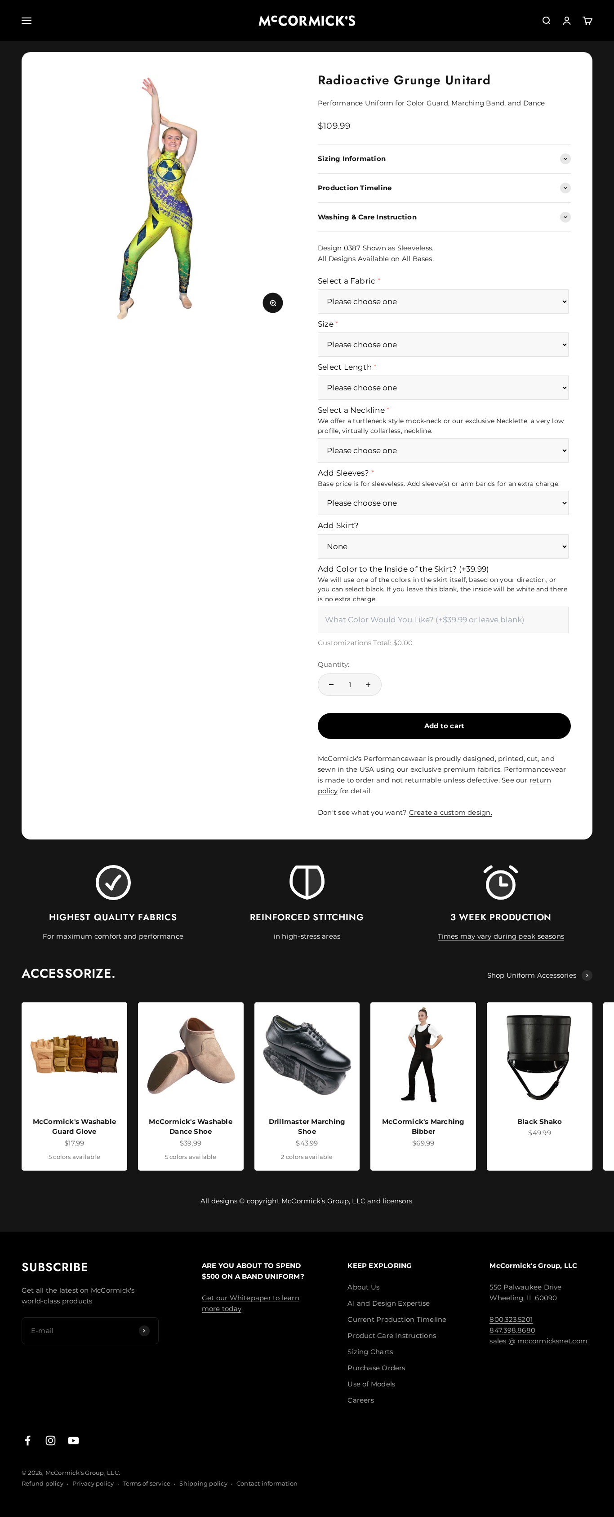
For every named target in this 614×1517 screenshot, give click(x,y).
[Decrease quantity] (331, 684)
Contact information (267, 1483)
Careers (360, 1400)
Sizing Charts (370, 1351)
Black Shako (539, 1121)
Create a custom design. (450, 812)
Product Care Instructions (391, 1335)
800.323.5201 (511, 1319)
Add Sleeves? (343, 472)
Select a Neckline (351, 410)
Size (326, 323)
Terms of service (147, 1483)
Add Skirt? (338, 525)
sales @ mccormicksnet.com (538, 1341)
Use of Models (371, 1384)
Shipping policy (203, 1483)
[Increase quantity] (368, 684)
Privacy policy (93, 1483)
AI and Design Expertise (388, 1303)
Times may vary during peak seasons (501, 936)
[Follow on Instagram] (50, 1440)
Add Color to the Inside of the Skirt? (403, 568)
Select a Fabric (346, 280)
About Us (363, 1287)
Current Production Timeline (396, 1319)
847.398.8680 (512, 1330)
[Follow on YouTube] (73, 1440)
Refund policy (42, 1483)
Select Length (345, 367)
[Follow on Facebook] (28, 1440)
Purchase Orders (376, 1368)
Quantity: (333, 664)
